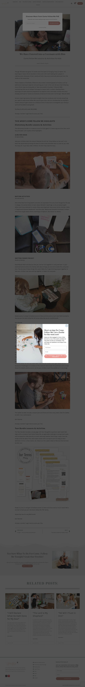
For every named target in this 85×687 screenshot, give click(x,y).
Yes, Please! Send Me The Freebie (55, 356)
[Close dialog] (67, 326)
